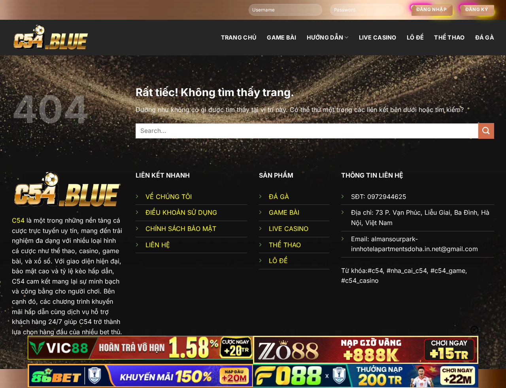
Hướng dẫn (325, 37)
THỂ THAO (285, 245)
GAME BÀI (284, 212)
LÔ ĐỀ (278, 261)
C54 (18, 220)
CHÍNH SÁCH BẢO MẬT (180, 229)
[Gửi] (486, 130)
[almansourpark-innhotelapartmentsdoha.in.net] (51, 37)
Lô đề (415, 37)
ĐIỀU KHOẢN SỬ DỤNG (181, 212)
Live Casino (377, 37)
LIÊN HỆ (157, 245)
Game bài (281, 37)
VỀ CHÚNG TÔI (168, 197)
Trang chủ (239, 37)
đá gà (484, 37)
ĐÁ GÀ (279, 197)
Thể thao (449, 37)
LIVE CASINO (288, 229)
